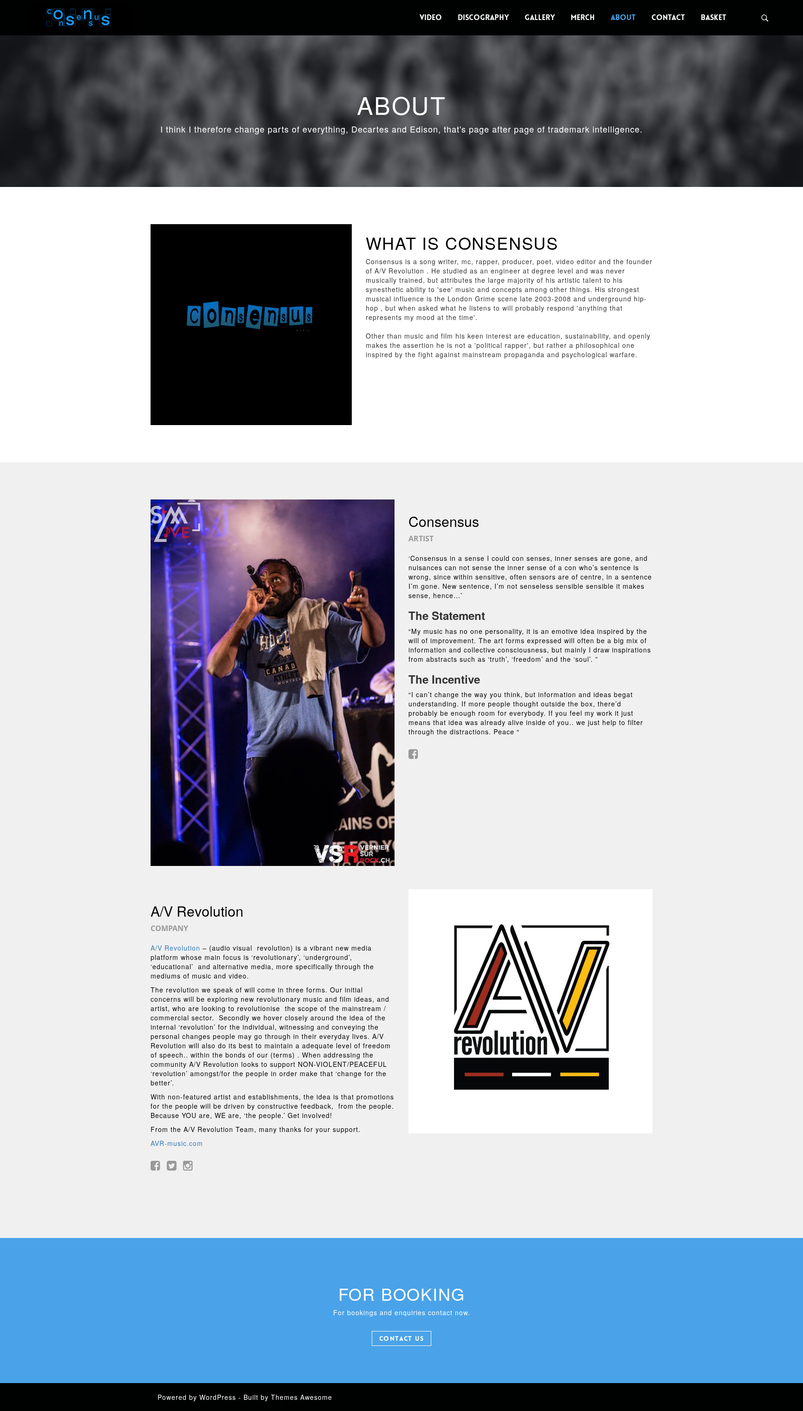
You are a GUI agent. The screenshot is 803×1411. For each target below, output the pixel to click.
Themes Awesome (301, 1397)
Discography (483, 17)
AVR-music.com (177, 1143)
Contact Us (401, 1338)
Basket (713, 17)
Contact (668, 17)
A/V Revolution (175, 947)
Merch (583, 17)
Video (431, 17)
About (623, 17)
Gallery (540, 17)
